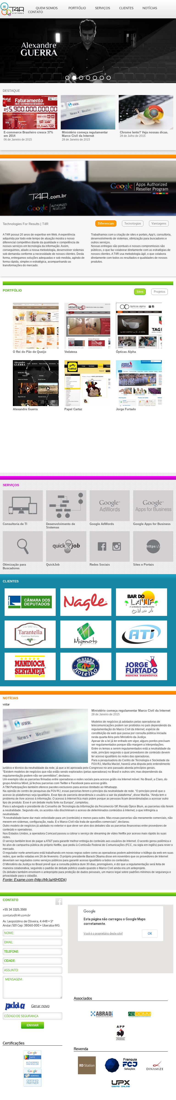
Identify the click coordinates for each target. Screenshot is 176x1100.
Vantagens (158, 223)
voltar (6, 704)
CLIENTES (126, 8)
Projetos (159, 292)
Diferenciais (106, 223)
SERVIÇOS (102, 8)
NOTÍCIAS (150, 8)
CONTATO (35, 12)
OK (150, 933)
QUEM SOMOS (47, 8)
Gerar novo (40, 1005)
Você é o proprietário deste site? (103, 933)
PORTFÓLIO (77, 8)
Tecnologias (132, 223)
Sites (140, 292)
